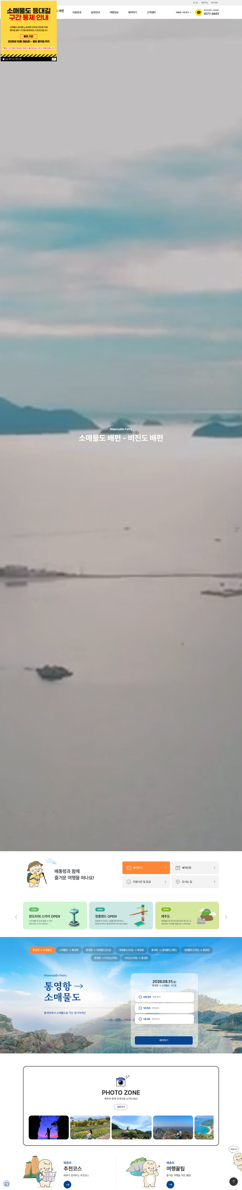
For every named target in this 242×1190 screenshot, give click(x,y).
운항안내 (95, 12)
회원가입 (204, 3)
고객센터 (151, 12)
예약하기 (132, 12)
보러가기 (121, 1107)
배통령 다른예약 (182, 12)
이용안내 (76, 12)
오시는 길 (187, 881)
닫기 (54, 59)
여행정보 (114, 12)
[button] (226, 917)
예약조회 (214, 3)
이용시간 (142, 881)
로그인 (195, 3)
